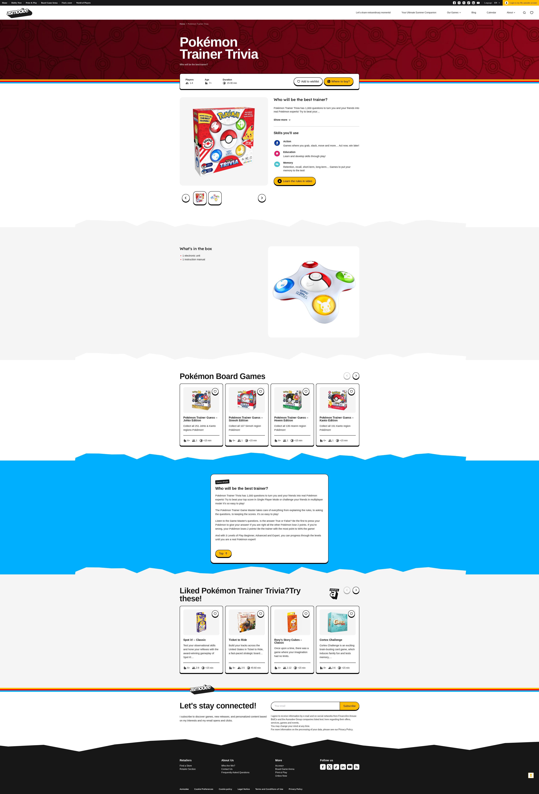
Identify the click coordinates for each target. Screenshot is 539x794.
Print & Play (31, 3)
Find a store (67, 3)
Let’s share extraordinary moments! (373, 12)
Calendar (491, 12)
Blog (473, 12)
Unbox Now (281, 776)
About (510, 12)
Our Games (452, 12)
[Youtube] (478, 3)
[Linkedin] (473, 3)
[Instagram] (459, 3)
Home (4, 3)
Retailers (186, 760)
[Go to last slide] (186, 198)
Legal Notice (244, 789)
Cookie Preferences (203, 789)
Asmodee (184, 789)
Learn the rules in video (297, 181)
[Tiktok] (468, 3)
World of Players (83, 3)
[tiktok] (336, 767)
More (278, 760)
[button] (200, 198)
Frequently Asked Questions (235, 772)
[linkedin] (343, 767)
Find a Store (186, 766)
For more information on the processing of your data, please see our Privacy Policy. (312, 729)
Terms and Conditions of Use (269, 789)
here (327, 719)
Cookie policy (225, 789)
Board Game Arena (49, 3)
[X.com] (464, 3)
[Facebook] (454, 3)
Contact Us (226, 769)
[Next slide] (262, 198)
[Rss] (356, 767)
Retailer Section (188, 769)
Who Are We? (228, 766)
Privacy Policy (295, 789)
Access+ (279, 766)
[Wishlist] (531, 12)
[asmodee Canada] (19, 12)
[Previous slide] (347, 375)
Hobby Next (16, 3)
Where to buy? (340, 81)
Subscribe (349, 706)
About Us (227, 760)
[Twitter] (329, 767)
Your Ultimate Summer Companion (419, 12)
